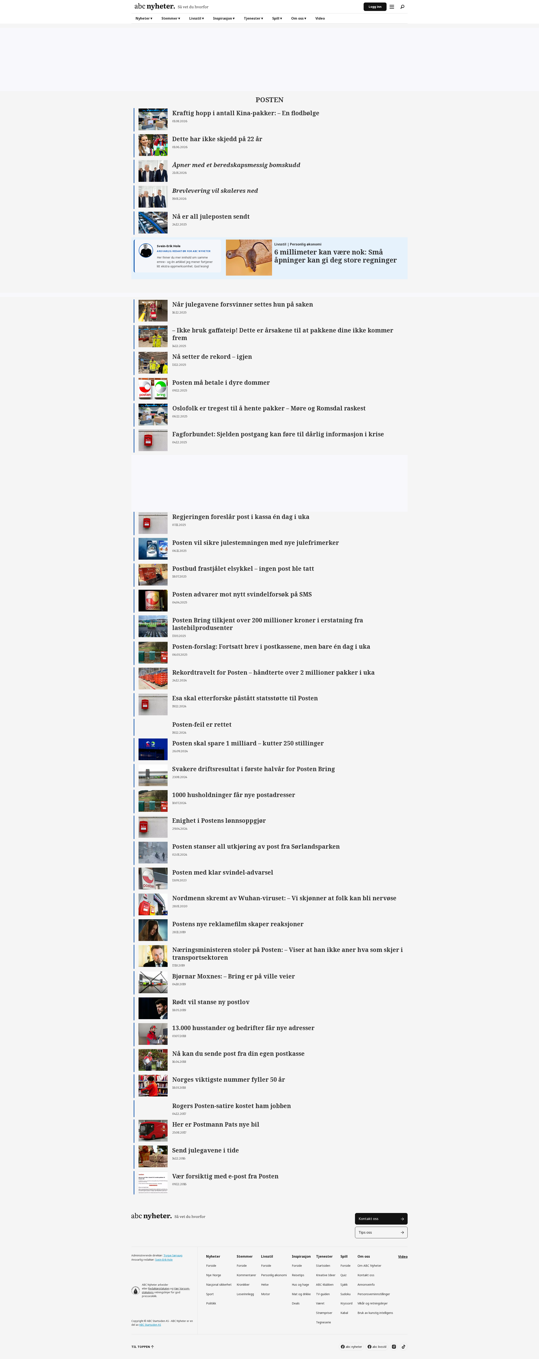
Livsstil (195, 18)
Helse (265, 1285)
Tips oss (365, 1232)
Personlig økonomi (274, 1275)
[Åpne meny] (392, 6)
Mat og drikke (301, 1294)
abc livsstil (379, 1347)
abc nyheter (354, 1347)
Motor (265, 1294)
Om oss (297, 18)
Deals (296, 1303)
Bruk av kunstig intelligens (375, 1313)
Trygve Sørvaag (172, 1255)
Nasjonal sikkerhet (219, 1285)
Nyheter (143, 18)
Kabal (344, 1313)
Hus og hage (300, 1285)
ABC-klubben (325, 1285)
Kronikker (243, 1285)
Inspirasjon (222, 18)
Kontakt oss (368, 1218)
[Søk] (402, 6)
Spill (275, 18)
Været (320, 1303)
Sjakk (344, 1285)
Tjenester (252, 18)
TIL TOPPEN (140, 1347)
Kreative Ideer (325, 1275)
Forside (211, 1266)
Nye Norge (213, 1275)
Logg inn (375, 7)
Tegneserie (323, 1322)
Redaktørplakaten (158, 1288)
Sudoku (345, 1294)
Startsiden (323, 1266)
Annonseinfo (366, 1285)
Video (320, 18)
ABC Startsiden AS (150, 1325)
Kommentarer (246, 1275)
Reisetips (298, 1275)
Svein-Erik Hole (164, 1259)
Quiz (343, 1275)
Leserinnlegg (245, 1294)
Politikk (211, 1303)
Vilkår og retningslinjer (373, 1303)
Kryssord (346, 1303)
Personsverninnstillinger (374, 1294)
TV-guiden (323, 1294)
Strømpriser (324, 1313)
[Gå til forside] (247, 7)
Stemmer (169, 18)
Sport (210, 1294)
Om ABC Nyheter (369, 1266)
